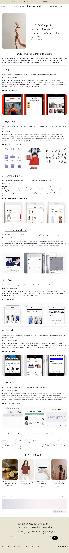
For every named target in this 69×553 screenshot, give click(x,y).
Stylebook (10, 121)
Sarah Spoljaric (39, 37)
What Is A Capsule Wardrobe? (43, 482)
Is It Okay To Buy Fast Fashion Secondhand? (59, 482)
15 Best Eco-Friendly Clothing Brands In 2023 (26, 483)
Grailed (9, 330)
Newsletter (53, 6)
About (62, 6)
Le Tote (9, 280)
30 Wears (10, 382)
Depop (8, 69)
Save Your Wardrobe (16, 230)
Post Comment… (59, 511)
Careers (19, 546)
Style (3, 6)
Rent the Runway (14, 176)
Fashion (26, 488)
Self (9, 6)
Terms (38, 546)
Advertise (11, 546)
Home (15, 6)
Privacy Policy (29, 546)
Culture (22, 6)
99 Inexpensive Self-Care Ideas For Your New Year (10, 483)
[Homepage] (34, 6)
